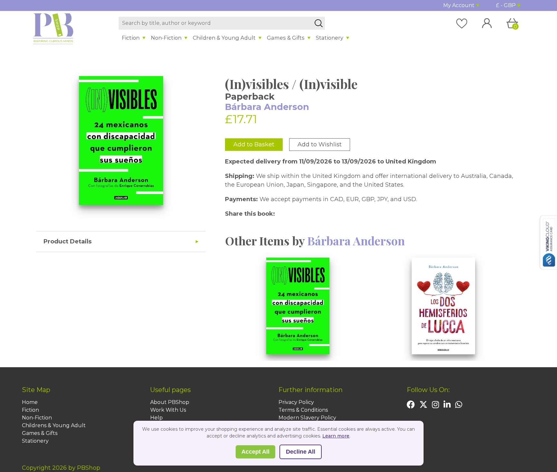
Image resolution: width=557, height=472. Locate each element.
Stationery (329, 37)
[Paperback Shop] (53, 28)
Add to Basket (253, 144)
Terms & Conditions (303, 410)
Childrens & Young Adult (54, 425)
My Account (458, 5)
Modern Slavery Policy (307, 418)
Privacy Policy (296, 402)
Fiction (131, 37)
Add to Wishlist (320, 144)
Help (156, 418)
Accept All (255, 451)
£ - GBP (506, 5)
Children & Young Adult (224, 37)
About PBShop (169, 402)
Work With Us (168, 410)
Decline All (300, 451)
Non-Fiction (166, 37)
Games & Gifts (286, 37)
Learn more (335, 436)
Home (30, 402)
